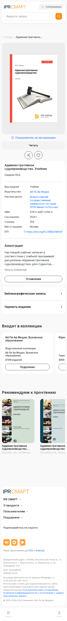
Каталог (8, 616)
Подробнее (27, 367)
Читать (33, 145)
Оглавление (33, 279)
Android (40, 550)
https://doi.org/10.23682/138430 (44, 231)
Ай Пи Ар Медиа (39, 191)
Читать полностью (16, 269)
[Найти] (58, 16)
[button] (33, 293)
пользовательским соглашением (40, 590)
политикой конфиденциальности (20, 592)
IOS (31, 550)
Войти (59, 616)
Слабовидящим (53, 7)
